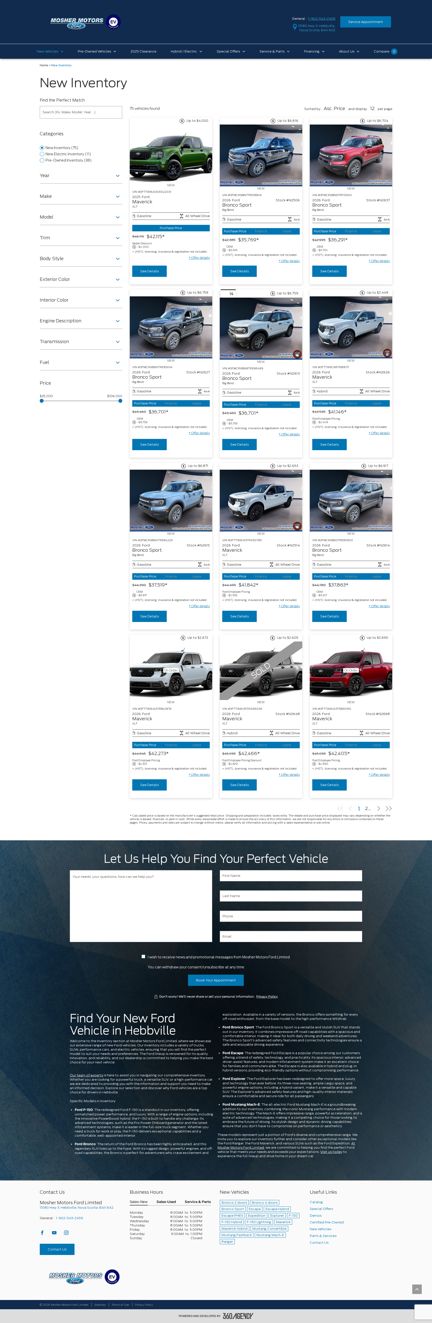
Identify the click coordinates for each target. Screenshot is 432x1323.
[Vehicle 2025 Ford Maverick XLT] (171, 154)
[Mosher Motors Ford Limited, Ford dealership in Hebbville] (85, 22)
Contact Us (57, 1249)
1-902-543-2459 (321, 19)
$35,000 (46, 396)
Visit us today (331, 1152)
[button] (199, 258)
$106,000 (114, 396)
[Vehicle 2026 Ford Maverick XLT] (351, 327)
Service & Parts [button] (198, 1202)
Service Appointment (365, 22)
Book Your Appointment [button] (216, 980)
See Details (149, 271)
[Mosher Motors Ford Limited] (84, 1276)
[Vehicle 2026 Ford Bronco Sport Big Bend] (261, 155)
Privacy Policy (267, 996)
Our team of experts (86, 1075)
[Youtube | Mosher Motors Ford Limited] (55, 1234)
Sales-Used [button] (166, 1202)
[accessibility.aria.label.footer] (238, 1316)
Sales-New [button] (139, 1202)
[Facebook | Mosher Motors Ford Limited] (43, 1234)
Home (44, 65)
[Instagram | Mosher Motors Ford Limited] (66, 1234)
